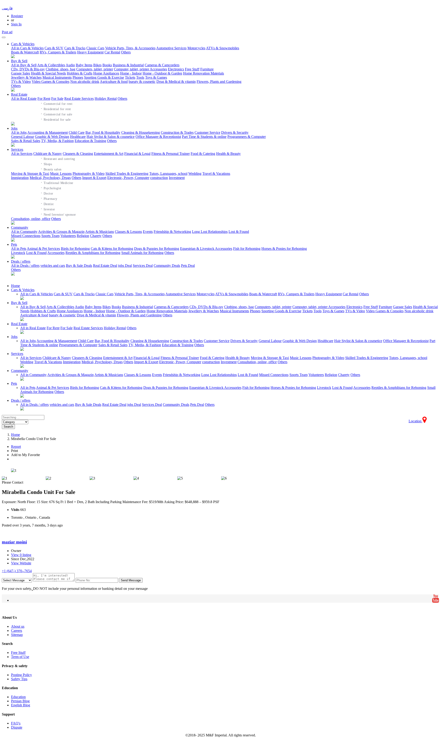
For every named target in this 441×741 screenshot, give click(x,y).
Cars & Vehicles (22, 44)
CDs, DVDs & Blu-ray (28, 69)
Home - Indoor (131, 73)
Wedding (194, 174)
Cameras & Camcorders (162, 65)
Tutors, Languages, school (168, 174)
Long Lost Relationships (210, 232)
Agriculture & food (114, 82)
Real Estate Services (79, 98)
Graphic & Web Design (52, 137)
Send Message (131, 580)
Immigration (20, 178)
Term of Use (20, 657)
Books (107, 65)
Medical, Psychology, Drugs (50, 178)
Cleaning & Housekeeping (140, 132)
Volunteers (68, 236)
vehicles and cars (52, 265)
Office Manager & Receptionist (158, 137)
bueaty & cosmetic (142, 82)
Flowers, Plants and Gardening (219, 82)
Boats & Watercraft (25, 52)
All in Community (24, 232)
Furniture (207, 69)
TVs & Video (21, 82)
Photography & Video (89, 174)
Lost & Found (239, 232)
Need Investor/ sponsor (58, 214)
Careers (16, 630)
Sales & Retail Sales (25, 141)
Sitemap (17, 635)
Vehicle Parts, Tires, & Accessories (130, 48)
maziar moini (14, 542)
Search (8, 426)
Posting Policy (21, 675)
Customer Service (207, 132)
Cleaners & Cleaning (78, 154)
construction (159, 178)
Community (19, 227)
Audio (70, 65)
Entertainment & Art (108, 154)
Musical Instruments (57, 77)
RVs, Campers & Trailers (58, 52)
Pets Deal (188, 265)
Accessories (56, 253)
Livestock (18, 253)
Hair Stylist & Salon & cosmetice (111, 137)
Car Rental (112, 52)
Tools (140, 77)
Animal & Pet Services (43, 249)
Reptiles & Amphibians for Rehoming (92, 253)
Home (15, 286)
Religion (83, 236)
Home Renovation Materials (203, 73)
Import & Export (94, 178)
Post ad (7, 32)
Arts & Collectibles (51, 65)
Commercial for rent (57, 103)
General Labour (22, 137)
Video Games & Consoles (50, 82)
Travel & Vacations (216, 174)
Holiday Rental (106, 98)
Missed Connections (25, 236)
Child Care (77, 132)
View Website (21, 563)
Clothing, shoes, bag (60, 69)
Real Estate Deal (105, 265)
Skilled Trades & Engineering (126, 174)
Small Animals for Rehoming (142, 253)
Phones (78, 77)
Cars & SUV (54, 48)
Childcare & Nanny (47, 154)
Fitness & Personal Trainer (170, 154)
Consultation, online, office (30, 219)
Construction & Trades (177, 132)
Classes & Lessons (128, 232)
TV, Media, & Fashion (57, 141)
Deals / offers (20, 261)
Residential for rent (56, 108)
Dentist (47, 203)
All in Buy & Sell (24, 65)
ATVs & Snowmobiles (222, 48)
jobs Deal (125, 265)
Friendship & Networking (172, 232)
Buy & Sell (19, 61)
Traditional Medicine (57, 182)
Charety (96, 236)
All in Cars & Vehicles (27, 48)
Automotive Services (171, 48)
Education (18, 697)
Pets (14, 244)
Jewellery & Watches (26, 77)
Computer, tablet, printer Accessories (140, 69)
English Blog (20, 705)
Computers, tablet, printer (94, 69)
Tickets (130, 77)
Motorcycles (196, 48)
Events (148, 232)
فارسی (7, 8)
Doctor (47, 192)
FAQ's (15, 723)
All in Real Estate (24, 98)
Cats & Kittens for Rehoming (112, 249)
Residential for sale (56, 119)
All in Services (21, 154)
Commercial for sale (56, 113)
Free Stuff (192, 69)
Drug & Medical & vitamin (176, 82)
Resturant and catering (58, 158)
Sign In (16, 24)
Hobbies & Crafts (79, 73)
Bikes (97, 65)
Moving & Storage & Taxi (30, 174)
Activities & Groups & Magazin (61, 232)
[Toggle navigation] (4, 37)
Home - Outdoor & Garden (162, 73)
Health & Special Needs (48, 73)
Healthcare (78, 137)
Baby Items (84, 65)
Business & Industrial (128, 65)
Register (17, 16)
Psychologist (51, 187)
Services (17, 149)
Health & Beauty (228, 154)
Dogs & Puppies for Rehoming (156, 249)
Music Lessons (61, 174)
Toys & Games (156, 77)
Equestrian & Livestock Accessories (206, 249)
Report (16, 446)
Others (126, 52)
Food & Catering (203, 154)
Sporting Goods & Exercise (104, 77)
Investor (48, 208)
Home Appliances (106, 73)
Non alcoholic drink (84, 82)
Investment (177, 178)
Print (14, 451)
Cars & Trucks (74, 48)
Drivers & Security (235, 132)
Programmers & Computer (246, 137)
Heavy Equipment (90, 52)
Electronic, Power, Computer (128, 178)
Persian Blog (20, 701)
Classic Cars (95, 48)
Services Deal (143, 265)
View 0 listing (21, 555)
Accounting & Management (47, 132)
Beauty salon (51, 168)
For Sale (57, 98)
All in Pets (18, 249)
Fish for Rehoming (246, 249)
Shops (46, 163)
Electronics (176, 69)
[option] (220, 470)
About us (17, 626)
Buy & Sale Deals (79, 265)
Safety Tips (19, 679)
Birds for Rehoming (75, 249)
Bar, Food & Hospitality (102, 132)
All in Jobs (19, 132)
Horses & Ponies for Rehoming (284, 249)
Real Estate (19, 94)
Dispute (16, 727)
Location (415, 421)
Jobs (14, 128)
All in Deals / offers (25, 265)
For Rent (43, 98)
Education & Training (90, 141)
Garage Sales (20, 73)
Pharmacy (49, 198)
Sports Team (50, 236)
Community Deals (167, 265)
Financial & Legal (137, 154)
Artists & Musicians (99, 232)
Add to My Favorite (25, 455)
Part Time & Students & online (204, 137)
